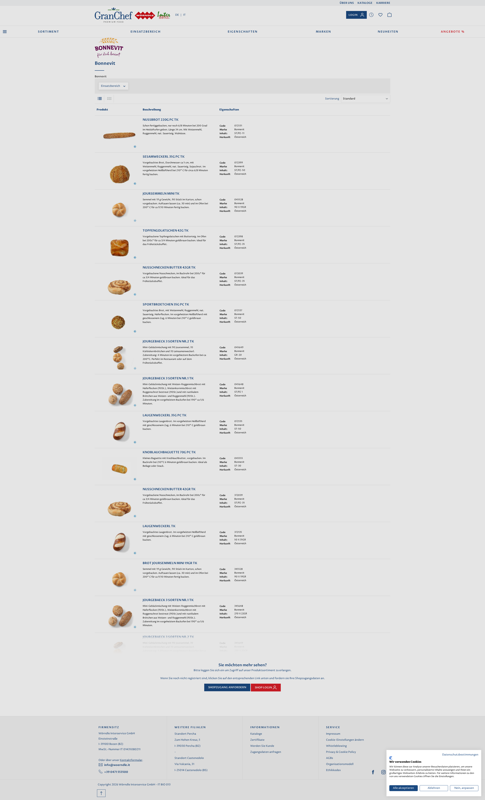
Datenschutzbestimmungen (460, 754)
